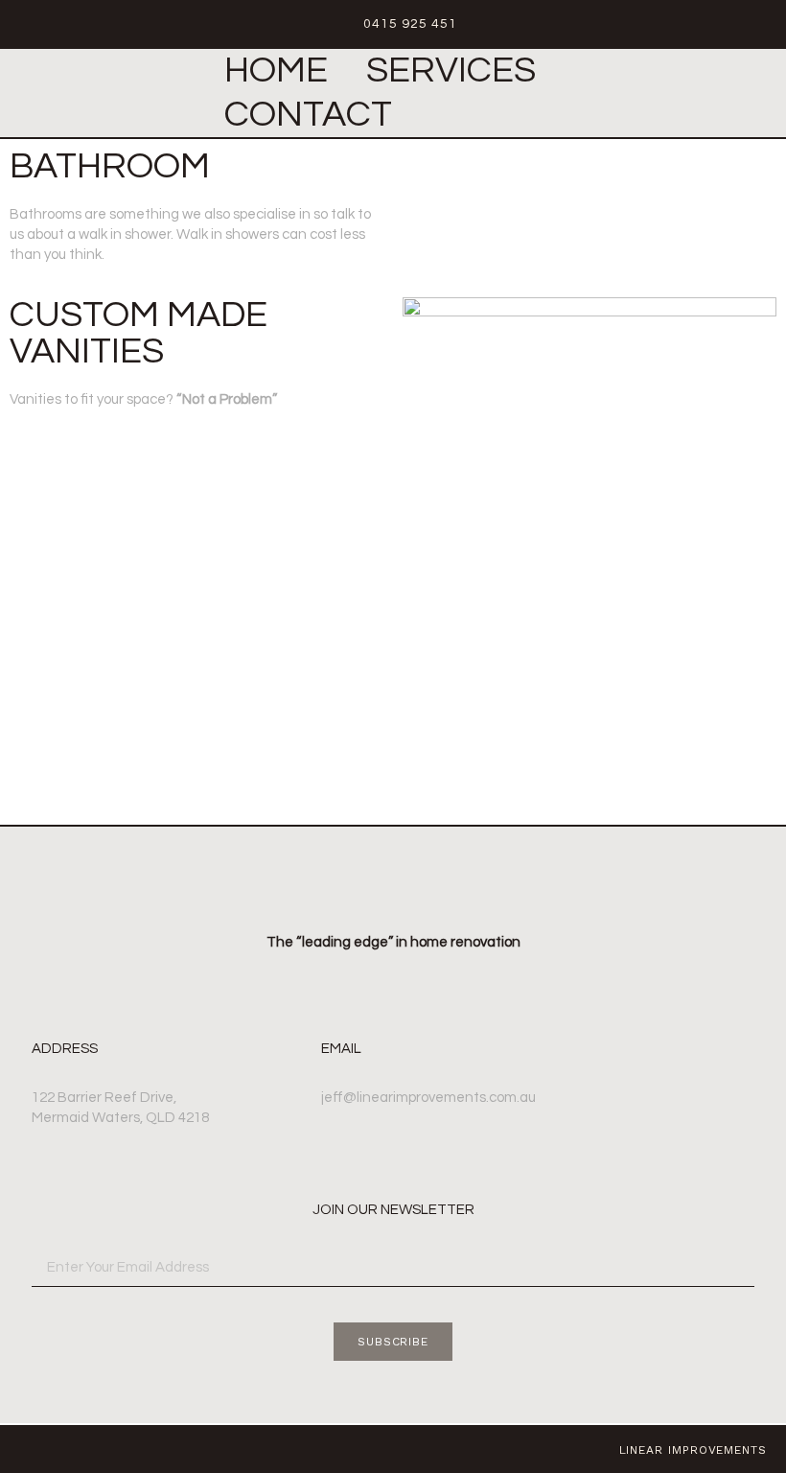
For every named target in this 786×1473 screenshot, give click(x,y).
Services (451, 70)
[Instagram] (27, 1449)
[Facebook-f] (61, 1449)
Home (276, 70)
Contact (308, 114)
